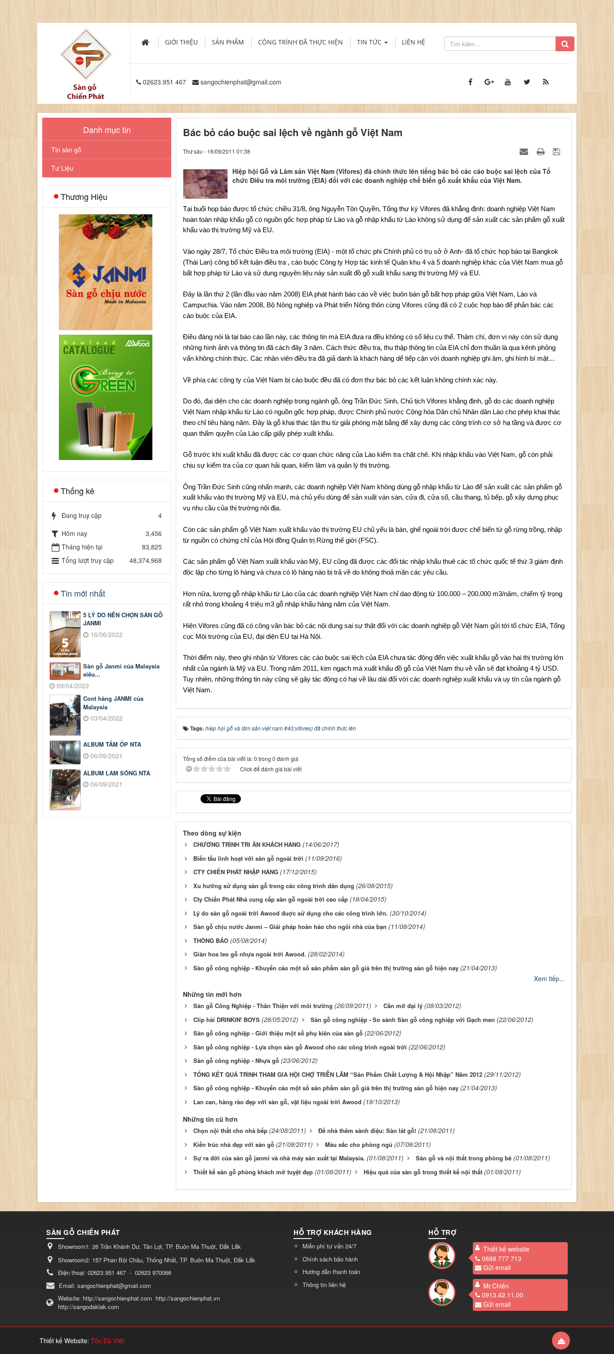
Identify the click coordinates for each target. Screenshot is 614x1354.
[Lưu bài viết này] (557, 150)
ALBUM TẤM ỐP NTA (112, 744)
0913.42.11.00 (502, 1294)
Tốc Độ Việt (107, 1340)
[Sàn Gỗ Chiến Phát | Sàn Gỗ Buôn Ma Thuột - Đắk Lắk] (86, 53)
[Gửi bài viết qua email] (525, 150)
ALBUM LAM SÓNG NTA (116, 773)
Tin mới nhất (83, 593)
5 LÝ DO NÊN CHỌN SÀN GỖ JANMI (123, 619)
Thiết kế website (506, 1248)
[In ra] (542, 150)
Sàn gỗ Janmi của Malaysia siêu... (121, 670)
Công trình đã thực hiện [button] (300, 42)
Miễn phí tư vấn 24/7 (329, 1246)
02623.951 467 (164, 81)
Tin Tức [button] (370, 42)
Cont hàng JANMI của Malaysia (113, 703)
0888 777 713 (501, 1258)
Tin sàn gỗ (66, 149)
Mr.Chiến (496, 1285)
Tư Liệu (62, 168)
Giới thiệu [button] (181, 42)
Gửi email (497, 1267)
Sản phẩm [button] (228, 42)
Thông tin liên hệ (324, 1284)
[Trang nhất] (146, 42)
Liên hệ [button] (413, 42)
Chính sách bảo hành (330, 1259)
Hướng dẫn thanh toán (331, 1271)
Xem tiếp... (549, 978)
